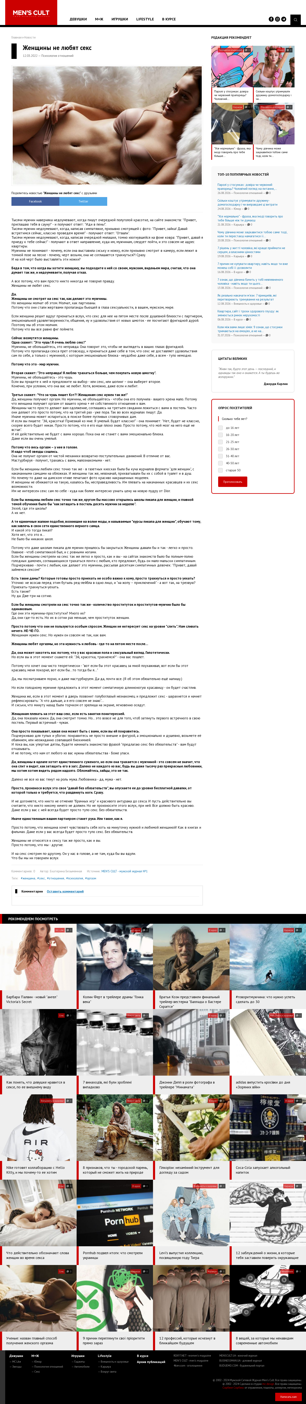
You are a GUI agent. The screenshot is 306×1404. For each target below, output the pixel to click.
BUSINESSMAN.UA (240, 1360)
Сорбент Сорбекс (233, 1387)
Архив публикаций (151, 1362)
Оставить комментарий (65, 891)
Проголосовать (232, 482)
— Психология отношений (47, 1366)
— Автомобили (80, 1366)
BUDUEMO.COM (241, 1365)
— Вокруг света (107, 1371)
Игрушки (120, 19)
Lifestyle (145, 19)
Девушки (78, 19)
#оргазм (90, 878)
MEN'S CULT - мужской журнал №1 (125, 871)
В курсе (169, 19)
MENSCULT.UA (238, 1355)
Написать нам (288, 1397)
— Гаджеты (78, 1361)
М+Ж (99, 19)
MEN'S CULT (191, 1360)
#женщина (28, 878)
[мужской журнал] (31, 13)
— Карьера (104, 1366)
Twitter (83, 201)
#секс (41, 878)
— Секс (35, 1371)
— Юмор (36, 1361)
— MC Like (15, 1361)
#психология (74, 878)
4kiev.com (188, 1365)
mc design (268, 1384)
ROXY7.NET (192, 1355)
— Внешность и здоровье (113, 1361)
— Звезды (15, 1366)
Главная (16, 37)
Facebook (35, 201)
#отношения (55, 878)
